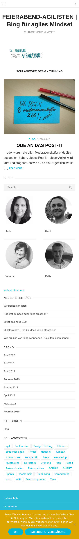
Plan (58, 462)
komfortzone (13, 457)
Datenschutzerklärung (47, 531)
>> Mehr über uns (14, 290)
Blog (32, 139)
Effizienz (62, 446)
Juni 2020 (9, 355)
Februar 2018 (12, 411)
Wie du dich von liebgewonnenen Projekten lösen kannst (36, 337)
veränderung (62, 473)
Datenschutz (11, 498)
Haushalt (46, 451)
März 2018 (10, 403)
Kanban (60, 451)
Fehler (32, 451)
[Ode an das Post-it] (39, 106)
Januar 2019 (11, 387)
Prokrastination (14, 468)
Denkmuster (22, 446)
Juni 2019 (9, 371)
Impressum (10, 506)
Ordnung (46, 462)
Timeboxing (43, 473)
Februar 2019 (12, 379)
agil (8, 446)
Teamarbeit (25, 473)
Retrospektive (36, 468)
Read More (15, 168)
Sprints (10, 473)
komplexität (31, 457)
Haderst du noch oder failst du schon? (26, 313)
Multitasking (12, 462)
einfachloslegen (15, 451)
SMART (67, 468)
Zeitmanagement (35, 479)
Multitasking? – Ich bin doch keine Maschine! (30, 329)
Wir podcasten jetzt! (15, 305)
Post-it (69, 462)
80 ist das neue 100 (15, 321)
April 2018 (9, 395)
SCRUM (53, 468)
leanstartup (60, 457)
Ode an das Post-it (40, 145)
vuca (8, 479)
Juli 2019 (9, 363)
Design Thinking (42, 446)
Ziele (53, 479)
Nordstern (30, 462)
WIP (18, 479)
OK (16, 531)
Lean (46, 457)
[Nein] (74, 524)
